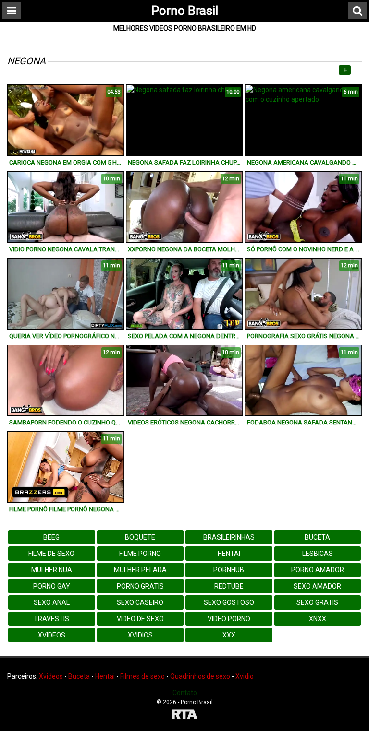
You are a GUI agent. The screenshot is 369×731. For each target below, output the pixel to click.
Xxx (228, 635)
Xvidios (140, 635)
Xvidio (244, 676)
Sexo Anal (52, 602)
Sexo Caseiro (140, 602)
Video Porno (229, 619)
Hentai (229, 553)
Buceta (317, 537)
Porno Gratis (140, 586)
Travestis (51, 619)
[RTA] (184, 715)
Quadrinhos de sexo (200, 676)
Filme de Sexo (51, 553)
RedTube (229, 586)
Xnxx (317, 619)
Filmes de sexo (142, 676)
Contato (184, 692)
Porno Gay (51, 586)
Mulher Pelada (140, 570)
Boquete (140, 537)
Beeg (51, 537)
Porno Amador (317, 570)
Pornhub (228, 570)
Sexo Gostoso (229, 602)
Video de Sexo (140, 619)
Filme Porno (140, 553)
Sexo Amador (317, 586)
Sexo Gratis (317, 602)
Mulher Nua (51, 570)
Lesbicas (317, 553)
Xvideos (51, 635)
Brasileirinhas (229, 537)
